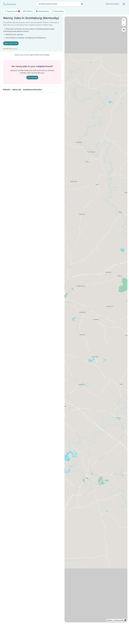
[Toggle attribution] (125, 620)
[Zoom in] (124, 20)
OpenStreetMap (119, 620)
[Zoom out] (124, 24)
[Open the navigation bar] (124, 4)
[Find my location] (124, 30)
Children (29, 11)
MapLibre (109, 620)
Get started (32, 77)
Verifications (43, 11)
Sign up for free (11, 43)
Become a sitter (112, 4)
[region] (95, 319)
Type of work (12, 11)
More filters (59, 11)
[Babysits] (9, 4)
